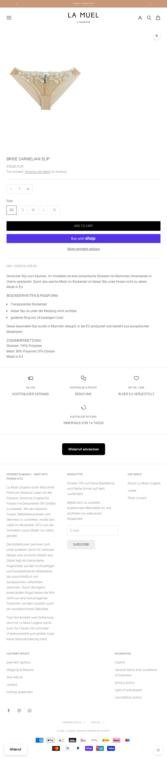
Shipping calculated (37, 172)
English (96, 722)
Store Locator (137, 498)
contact (12, 685)
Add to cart (83, 226)
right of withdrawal (128, 690)
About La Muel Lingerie (144, 483)
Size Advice (15, 677)
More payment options (83, 249)
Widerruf (15, 749)
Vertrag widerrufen (20, 692)
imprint (120, 662)
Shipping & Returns (20, 670)
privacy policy (125, 683)
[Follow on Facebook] (9, 710)
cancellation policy (128, 697)
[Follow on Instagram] (19, 710)
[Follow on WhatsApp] (30, 710)
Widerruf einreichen (83, 449)
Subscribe (81, 544)
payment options (19, 662)
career (132, 491)
